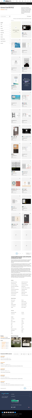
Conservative (12, 301)
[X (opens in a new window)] (12, 407)
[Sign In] (28, 1)
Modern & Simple (24, 301)
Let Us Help (12, 394)
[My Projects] (22, 1)
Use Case (2, 43)
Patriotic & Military (24, 304)
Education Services (13, 290)
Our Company (13, 396)
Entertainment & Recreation (14, 292)
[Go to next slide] (31, 342)
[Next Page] (22, 253)
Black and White (13, 321)
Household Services (24, 283)
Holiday (12, 307)
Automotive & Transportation (14, 286)
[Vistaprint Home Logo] (7, 1)
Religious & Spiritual (24, 292)
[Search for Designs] (9, 16)
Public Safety (23, 290)
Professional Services (24, 289)
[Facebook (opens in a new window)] (11, 407)
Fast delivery (12, 318)
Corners (2, 28)
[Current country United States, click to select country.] (29, 407)
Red (22, 327)
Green (12, 333)
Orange (22, 321)
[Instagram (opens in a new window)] (13, 407)
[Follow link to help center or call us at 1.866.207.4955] (20, 1)
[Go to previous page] (21, 388)
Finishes (2, 34)
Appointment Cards (13, 312)
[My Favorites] (25, 1)
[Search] (16, 1)
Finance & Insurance (13, 293)
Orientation (2, 30)
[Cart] (30, 1)
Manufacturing (23, 286)
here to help (6, 396)
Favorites (29, 16)
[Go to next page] (30, 388)
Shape (1, 26)
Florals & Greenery (13, 304)
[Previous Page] (14, 253)
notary (22, 320)
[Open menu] (1, 1)
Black (11, 320)
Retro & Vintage (24, 307)
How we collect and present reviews (5, 338)
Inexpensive (23, 318)
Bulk (11, 327)
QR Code (23, 312)
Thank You (23, 313)
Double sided (13, 330)
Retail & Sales (23, 293)
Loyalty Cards (13, 313)
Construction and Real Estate (15, 289)
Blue (11, 324)
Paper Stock (2, 32)
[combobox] (14, 1)
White (22, 330)
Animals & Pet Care (13, 283)
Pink (22, 324)
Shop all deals (24, 3)
